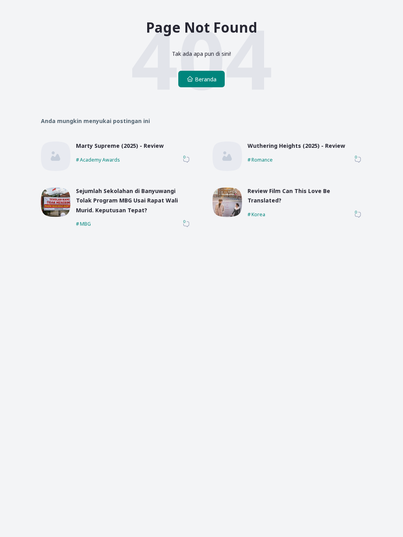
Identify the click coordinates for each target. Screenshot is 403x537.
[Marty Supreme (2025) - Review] (55, 169)
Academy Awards (100, 159)
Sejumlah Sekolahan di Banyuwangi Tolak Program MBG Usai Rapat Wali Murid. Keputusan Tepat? (127, 200)
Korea (258, 214)
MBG (85, 224)
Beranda (205, 79)
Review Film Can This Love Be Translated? (289, 195)
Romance (262, 159)
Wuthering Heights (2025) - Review (296, 145)
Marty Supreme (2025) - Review (120, 145)
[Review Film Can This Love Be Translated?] (227, 215)
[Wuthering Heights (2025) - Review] (227, 169)
